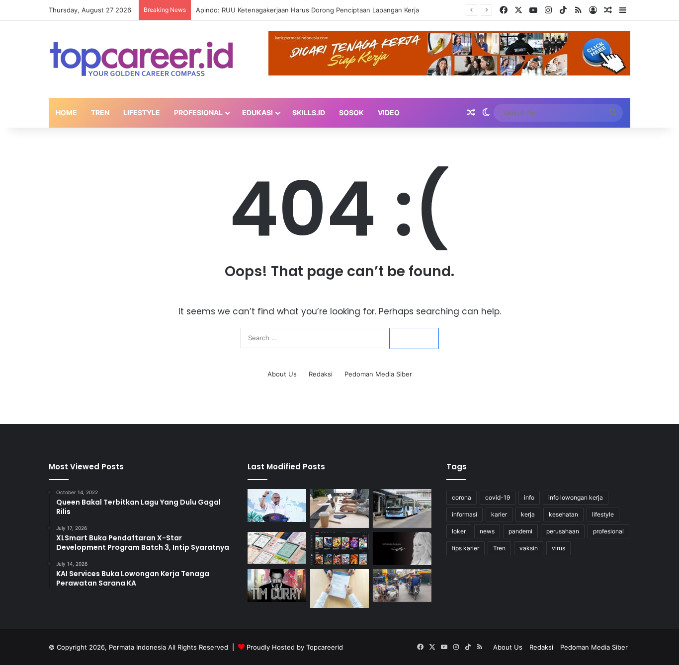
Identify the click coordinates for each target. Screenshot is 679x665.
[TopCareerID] (141, 59)
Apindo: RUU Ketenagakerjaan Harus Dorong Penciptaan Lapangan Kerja (307, 10)
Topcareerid (324, 647)
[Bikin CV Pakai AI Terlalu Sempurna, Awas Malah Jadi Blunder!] (339, 588)
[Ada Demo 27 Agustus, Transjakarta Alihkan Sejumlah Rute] (402, 508)
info (529, 497)
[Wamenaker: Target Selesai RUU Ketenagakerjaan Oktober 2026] (277, 505)
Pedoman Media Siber (378, 374)
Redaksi (321, 374)
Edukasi (257, 112)
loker (459, 531)
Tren (100, 112)
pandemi (520, 531)
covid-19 (497, 497)
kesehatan (563, 514)
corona (461, 497)
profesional (608, 531)
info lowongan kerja (575, 497)
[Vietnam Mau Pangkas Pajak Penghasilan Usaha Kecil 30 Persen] (402, 585)
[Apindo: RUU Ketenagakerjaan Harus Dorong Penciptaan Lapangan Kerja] (339, 508)
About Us (282, 374)
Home (66, 112)
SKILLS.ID (308, 112)
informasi (464, 514)
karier (499, 514)
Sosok (351, 112)
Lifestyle (141, 112)
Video (389, 112)
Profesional (198, 112)
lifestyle (603, 514)
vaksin (528, 548)
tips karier (465, 548)
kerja (528, 514)
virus (558, 548)
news (487, 531)
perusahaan (562, 531)
